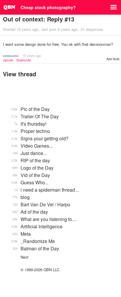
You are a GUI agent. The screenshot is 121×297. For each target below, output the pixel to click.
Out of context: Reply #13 (38, 19)
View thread (19, 74)
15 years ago (31, 55)
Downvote (23, 60)
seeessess (11, 55)
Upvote (8, 60)
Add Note (113, 58)
